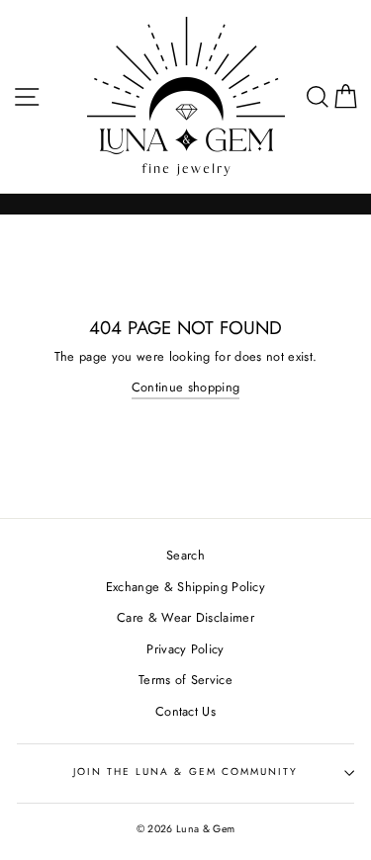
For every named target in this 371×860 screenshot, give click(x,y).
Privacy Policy (185, 649)
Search (185, 555)
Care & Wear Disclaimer (185, 617)
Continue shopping (185, 387)
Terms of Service (185, 679)
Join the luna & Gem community (185, 771)
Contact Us (185, 711)
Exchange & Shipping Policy (185, 586)
